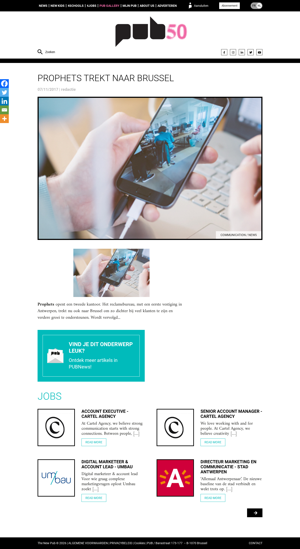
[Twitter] (251, 52)
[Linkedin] (4, 101)
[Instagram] (233, 52)
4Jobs (91, 5)
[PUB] (151, 35)
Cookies (139, 543)
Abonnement (229, 5)
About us (147, 5)
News (43, 5)
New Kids (58, 5)
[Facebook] (224, 52)
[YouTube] (259, 52)
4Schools (76, 5)
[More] (4, 118)
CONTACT (255, 543)
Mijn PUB (130, 5)
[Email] (4, 110)
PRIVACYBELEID (121, 543)
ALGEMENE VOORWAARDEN (88, 543)
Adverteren (167, 5)
